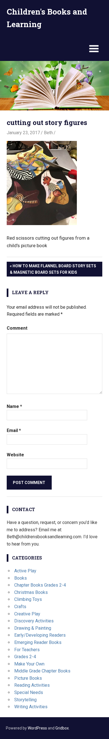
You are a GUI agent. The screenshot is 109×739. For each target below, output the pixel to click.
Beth (48, 132)
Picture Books (28, 678)
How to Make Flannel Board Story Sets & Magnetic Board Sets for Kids (53, 269)
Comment (17, 328)
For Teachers (27, 649)
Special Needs (28, 692)
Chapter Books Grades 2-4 (40, 585)
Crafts (20, 606)
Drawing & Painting (32, 628)
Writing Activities (31, 706)
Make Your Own (29, 664)
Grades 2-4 (25, 656)
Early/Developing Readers (40, 635)
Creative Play (27, 614)
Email (14, 430)
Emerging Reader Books (37, 642)
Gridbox (62, 728)
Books (20, 578)
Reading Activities (32, 685)
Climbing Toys (28, 599)
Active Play (25, 570)
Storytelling (25, 699)
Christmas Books (31, 592)
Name (14, 406)
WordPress (37, 728)
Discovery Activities (34, 621)
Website (15, 454)
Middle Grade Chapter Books (42, 671)
